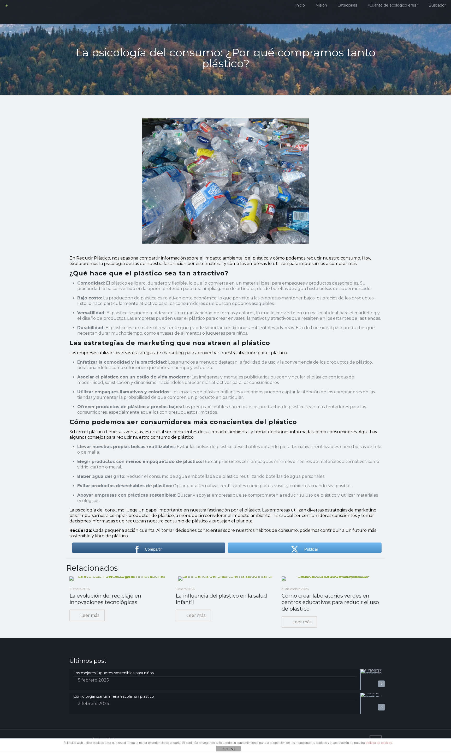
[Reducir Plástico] (6, 11)
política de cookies (379, 743)
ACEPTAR (228, 748)
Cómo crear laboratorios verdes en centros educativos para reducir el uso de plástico (330, 602)
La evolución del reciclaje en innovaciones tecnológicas (105, 599)
